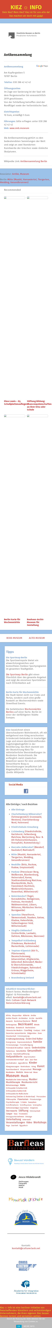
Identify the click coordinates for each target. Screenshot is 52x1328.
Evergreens (11, 1042)
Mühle (22, 1085)
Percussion (41, 1097)
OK (18, 1326)
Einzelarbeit (11, 1036)
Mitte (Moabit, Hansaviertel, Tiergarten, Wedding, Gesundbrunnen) (25, 181)
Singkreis (34, 1108)
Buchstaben (30, 1028)
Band (34, 1021)
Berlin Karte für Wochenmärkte (12, 621)
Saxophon (32, 1102)
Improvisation (29, 1057)
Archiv (31, 1018)
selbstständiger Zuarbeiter (17, 1108)
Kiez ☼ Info (26, 7)
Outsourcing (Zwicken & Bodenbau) (20, 1097)
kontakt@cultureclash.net (27, 997)
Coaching (28, 1030)
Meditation (10, 1072)
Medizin (19, 1072)
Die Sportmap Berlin (17, 674)
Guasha (9, 1054)
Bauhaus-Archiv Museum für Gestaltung (35, 622)
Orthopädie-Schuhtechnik (16, 1088)
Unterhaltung (13, 1119)
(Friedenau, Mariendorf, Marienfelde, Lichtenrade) (25, 943)
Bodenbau (10, 1028)
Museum (24, 174)
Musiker (33, 1079)
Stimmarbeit (35, 1111)
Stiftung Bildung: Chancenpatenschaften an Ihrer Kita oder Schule (39, 405)
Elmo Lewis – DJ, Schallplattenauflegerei (16, 402)
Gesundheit (34, 1050)
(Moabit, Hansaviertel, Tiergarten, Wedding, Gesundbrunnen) (26, 857)
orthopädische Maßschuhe (17, 1094)
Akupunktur (17, 1015)
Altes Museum (37, 638)
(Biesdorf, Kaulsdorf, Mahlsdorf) (27, 848)
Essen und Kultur (34, 1038)
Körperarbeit (25, 1069)
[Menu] (3, 8)
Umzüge (28, 1117)
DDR (43, 1030)
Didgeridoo (31, 1033)
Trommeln (23, 1114)
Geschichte (21, 1051)
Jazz (26, 1060)
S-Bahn (24, 1102)
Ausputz (9, 1021)
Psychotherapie (12, 1102)
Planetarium (22, 1099)
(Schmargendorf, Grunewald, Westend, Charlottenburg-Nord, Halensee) (26, 818)
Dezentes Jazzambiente (16, 1033)
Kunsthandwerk (12, 1069)
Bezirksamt (25, 1024)
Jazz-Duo (33, 1060)
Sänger (9, 1113)
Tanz (15, 1114)
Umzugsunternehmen (15, 1117)
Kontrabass (25, 1066)
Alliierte (26, 1015)
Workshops (39, 1122)
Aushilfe (39, 1018)
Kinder (33, 1062)
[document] (28, 894)
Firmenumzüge (12, 1045)
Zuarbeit (14, 1125)
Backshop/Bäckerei (22, 1021)
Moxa (35, 1072)
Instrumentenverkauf (15, 1060)
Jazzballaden (11, 1063)
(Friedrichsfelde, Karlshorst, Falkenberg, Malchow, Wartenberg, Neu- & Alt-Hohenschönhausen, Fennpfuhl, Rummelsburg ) (27, 837)
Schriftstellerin (12, 1105)
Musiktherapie (13, 1082)
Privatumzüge (35, 1099)
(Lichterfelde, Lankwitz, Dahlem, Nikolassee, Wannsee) (27, 933)
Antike (15, 174)
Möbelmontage (12, 1085)
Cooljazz (36, 1030)
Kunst (41, 1066)
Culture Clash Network (24, 1000)
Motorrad (28, 1072)
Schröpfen (37, 1105)
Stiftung (23, 1110)
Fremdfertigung (26, 1045)
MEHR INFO (29, 1326)
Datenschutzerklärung (18, 1003)
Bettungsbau (11, 1025)
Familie (37, 1041)
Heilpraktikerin (14, 1056)
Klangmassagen (12, 1066)
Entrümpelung (23, 1036)
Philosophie (11, 1099)
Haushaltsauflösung (21, 1054)
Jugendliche (23, 1063)
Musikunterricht (29, 1082)
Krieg (33, 1066)
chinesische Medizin (14, 1030)
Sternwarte (11, 1110)
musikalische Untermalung (17, 1080)
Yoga (8, 1125)
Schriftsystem (25, 1105)
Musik (24, 1076)
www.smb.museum (19, 128)
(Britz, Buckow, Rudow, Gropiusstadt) (24, 866)
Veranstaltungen (15, 1122)
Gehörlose (10, 1051)
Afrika (8, 1015)
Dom (40, 1033)
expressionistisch (24, 1042)
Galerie (27, 1048)
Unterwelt (26, 1120)
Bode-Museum (14, 638)
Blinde (36, 1025)
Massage (37, 1069)
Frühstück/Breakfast (14, 1048)
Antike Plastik (11, 1018)
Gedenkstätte (38, 1047)
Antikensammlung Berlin (33, 161)
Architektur (23, 1018)
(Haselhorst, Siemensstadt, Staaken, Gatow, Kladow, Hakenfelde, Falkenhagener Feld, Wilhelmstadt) (27, 920)
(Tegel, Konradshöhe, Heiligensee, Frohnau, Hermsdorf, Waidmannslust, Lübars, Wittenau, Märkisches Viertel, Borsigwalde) (26, 903)
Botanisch (20, 1028)
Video (29, 1122)
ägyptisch (23, 1125)
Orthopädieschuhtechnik (16, 1091)
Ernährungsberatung (15, 1039)
